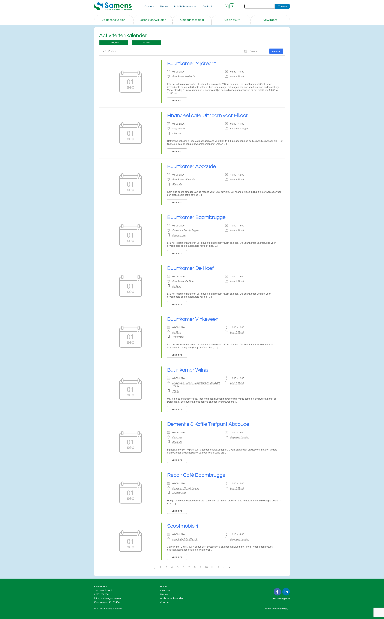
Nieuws (164, 6)
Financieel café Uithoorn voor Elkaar (207, 115)
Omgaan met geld (192, 19)
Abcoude (177, 184)
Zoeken (282, 6)
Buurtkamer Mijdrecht (191, 63)
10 (206, 567)
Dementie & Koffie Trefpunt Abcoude (208, 424)
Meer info (177, 100)
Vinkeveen (178, 336)
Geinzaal (177, 437)
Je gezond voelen (113, 19)
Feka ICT (285, 608)
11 (211, 567)
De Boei (176, 332)
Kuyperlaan (178, 128)
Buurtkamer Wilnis (187, 370)
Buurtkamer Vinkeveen (193, 319)
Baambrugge (179, 235)
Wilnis (175, 391)
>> (229, 567)
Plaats (146, 42)
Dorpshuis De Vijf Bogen (185, 230)
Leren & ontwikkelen (153, 19)
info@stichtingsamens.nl (107, 598)
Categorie (113, 42)
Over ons (149, 6)
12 (217, 567)
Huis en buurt (231, 19)
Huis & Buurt (237, 76)
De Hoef (176, 286)
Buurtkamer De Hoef (190, 268)
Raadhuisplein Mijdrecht (185, 539)
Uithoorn (177, 133)
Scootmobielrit (183, 526)
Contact (207, 6)
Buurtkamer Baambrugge (196, 217)
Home (163, 586)
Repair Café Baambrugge (196, 475)
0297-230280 (101, 594)
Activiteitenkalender (185, 6)
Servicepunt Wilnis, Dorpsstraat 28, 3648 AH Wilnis (196, 384)
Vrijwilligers (270, 19)
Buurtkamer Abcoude (191, 166)
